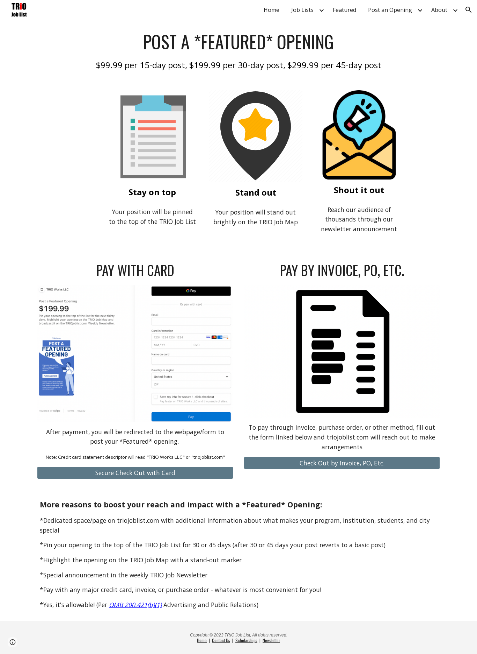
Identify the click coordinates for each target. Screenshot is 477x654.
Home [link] (271, 10)
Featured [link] (344, 10)
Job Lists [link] (302, 10)
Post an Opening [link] (390, 10)
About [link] (439, 10)
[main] (238, 50)
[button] (468, 9)
